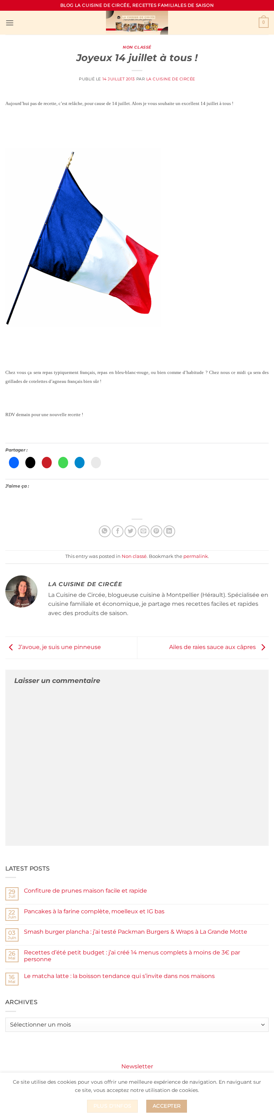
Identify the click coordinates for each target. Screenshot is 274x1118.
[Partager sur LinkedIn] (169, 531)
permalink (195, 556)
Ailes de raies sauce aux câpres (213, 647)
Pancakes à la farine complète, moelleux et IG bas (94, 911)
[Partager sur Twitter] (130, 531)
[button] (9, 22)
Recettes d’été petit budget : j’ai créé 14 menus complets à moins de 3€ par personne (132, 956)
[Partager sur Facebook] (117, 531)
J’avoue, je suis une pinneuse (59, 647)
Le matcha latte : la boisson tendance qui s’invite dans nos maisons (119, 976)
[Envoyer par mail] (143, 531)
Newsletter (137, 1066)
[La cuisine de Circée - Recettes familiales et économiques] (137, 23)
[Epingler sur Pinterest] (156, 531)
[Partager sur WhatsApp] (105, 531)
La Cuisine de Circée (170, 78)
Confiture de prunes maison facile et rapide (85, 890)
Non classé (137, 47)
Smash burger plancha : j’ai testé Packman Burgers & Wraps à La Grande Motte (135, 931)
